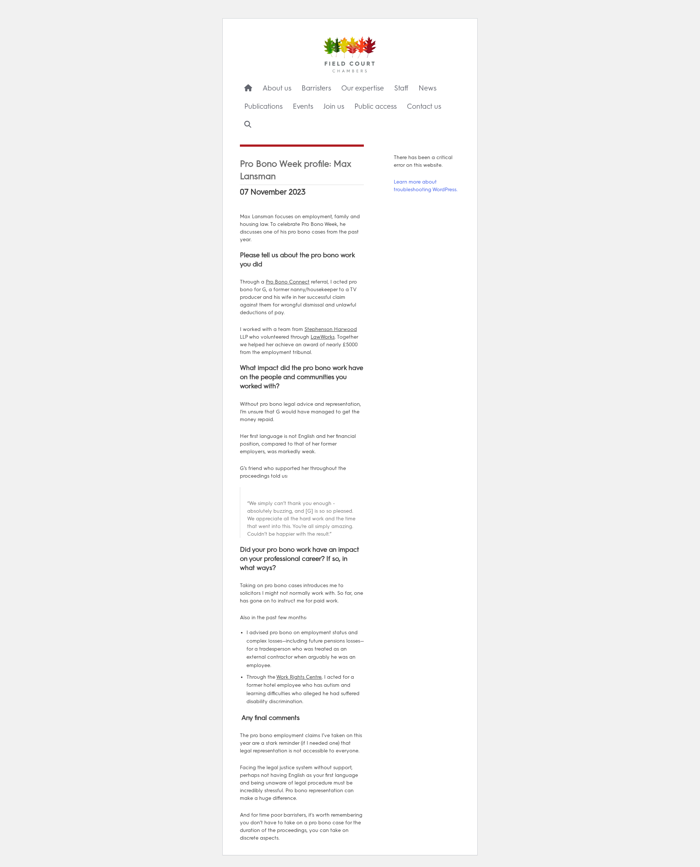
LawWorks (323, 337)
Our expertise (362, 88)
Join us (333, 106)
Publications (263, 106)
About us (276, 88)
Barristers (316, 88)
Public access (375, 106)
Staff (401, 88)
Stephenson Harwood (330, 329)
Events (303, 106)
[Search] (248, 124)
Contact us (424, 106)
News (427, 88)
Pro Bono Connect (288, 282)
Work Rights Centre (299, 677)
